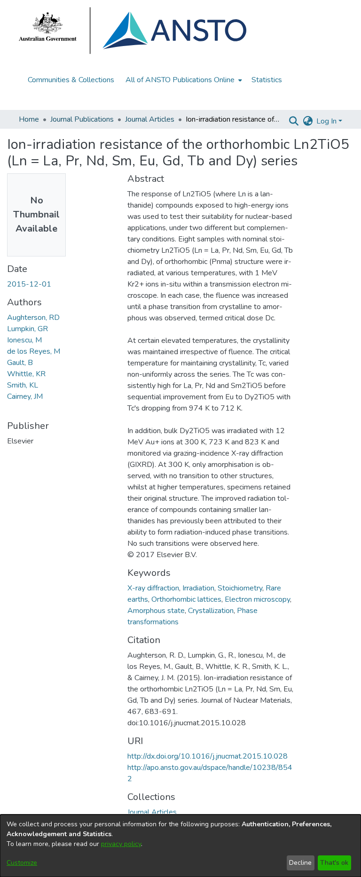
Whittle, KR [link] (26, 374)
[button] (293, 121)
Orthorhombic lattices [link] (186, 599)
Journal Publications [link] (82, 119)
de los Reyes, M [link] (33, 351)
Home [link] (29, 119)
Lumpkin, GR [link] (27, 329)
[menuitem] (183, 80)
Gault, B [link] (20, 362)
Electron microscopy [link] (257, 599)
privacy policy (121, 843)
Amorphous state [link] (156, 610)
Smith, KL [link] (22, 385)
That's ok (334, 862)
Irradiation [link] (198, 588)
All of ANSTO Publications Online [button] (180, 80)
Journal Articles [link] (149, 119)
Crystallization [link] (211, 610)
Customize (22, 862)
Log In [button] (327, 121)
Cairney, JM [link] (25, 396)
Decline (300, 862)
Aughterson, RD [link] (33, 317)
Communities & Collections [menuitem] (71, 80)
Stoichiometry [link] (240, 588)
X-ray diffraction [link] (153, 588)
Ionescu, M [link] (24, 340)
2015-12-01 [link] (29, 284)
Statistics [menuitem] (266, 80)
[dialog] (180, 846)
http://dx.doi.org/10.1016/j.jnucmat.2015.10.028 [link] (207, 756)
